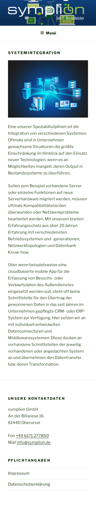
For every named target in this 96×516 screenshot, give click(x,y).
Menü (51, 33)
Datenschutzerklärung (29, 484)
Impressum (19, 473)
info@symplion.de (34, 442)
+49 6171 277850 (32, 435)
